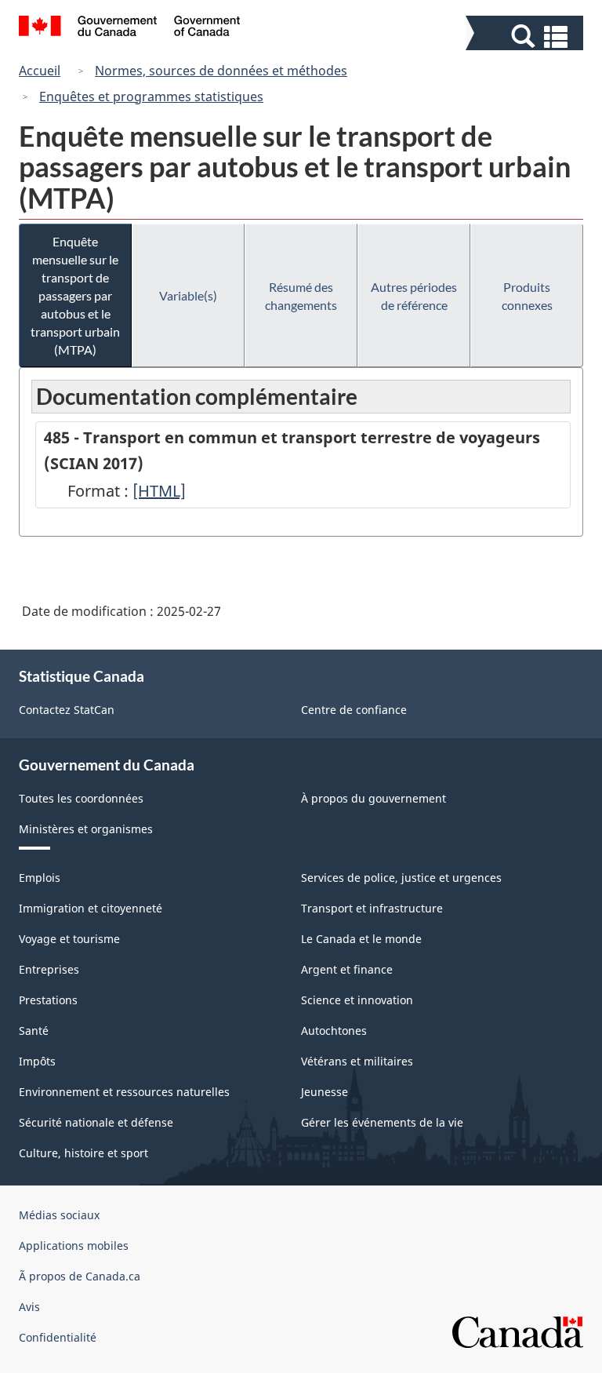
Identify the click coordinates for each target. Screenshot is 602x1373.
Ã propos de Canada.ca (79, 1276)
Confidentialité (57, 1337)
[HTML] (159, 490)
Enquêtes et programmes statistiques (151, 96)
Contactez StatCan (66, 709)
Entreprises (49, 969)
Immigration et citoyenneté (90, 908)
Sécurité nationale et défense (96, 1122)
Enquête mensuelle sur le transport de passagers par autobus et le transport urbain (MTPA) (75, 295)
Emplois (39, 877)
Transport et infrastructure (372, 908)
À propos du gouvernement (373, 798)
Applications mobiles (74, 1245)
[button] (526, 36)
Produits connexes (527, 295)
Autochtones (334, 1030)
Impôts (37, 1061)
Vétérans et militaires (357, 1061)
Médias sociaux (59, 1214)
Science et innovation (357, 999)
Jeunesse (324, 1091)
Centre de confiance (354, 709)
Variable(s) (188, 295)
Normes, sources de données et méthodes (221, 70)
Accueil (39, 70)
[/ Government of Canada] (130, 28)
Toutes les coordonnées (81, 798)
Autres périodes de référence (414, 295)
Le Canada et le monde (361, 938)
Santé (34, 1030)
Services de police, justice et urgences (401, 877)
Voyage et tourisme (69, 938)
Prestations (48, 999)
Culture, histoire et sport (83, 1152)
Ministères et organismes (86, 828)
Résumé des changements (301, 295)
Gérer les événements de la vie (382, 1122)
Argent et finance (347, 969)
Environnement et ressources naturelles (124, 1091)
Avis (29, 1306)
